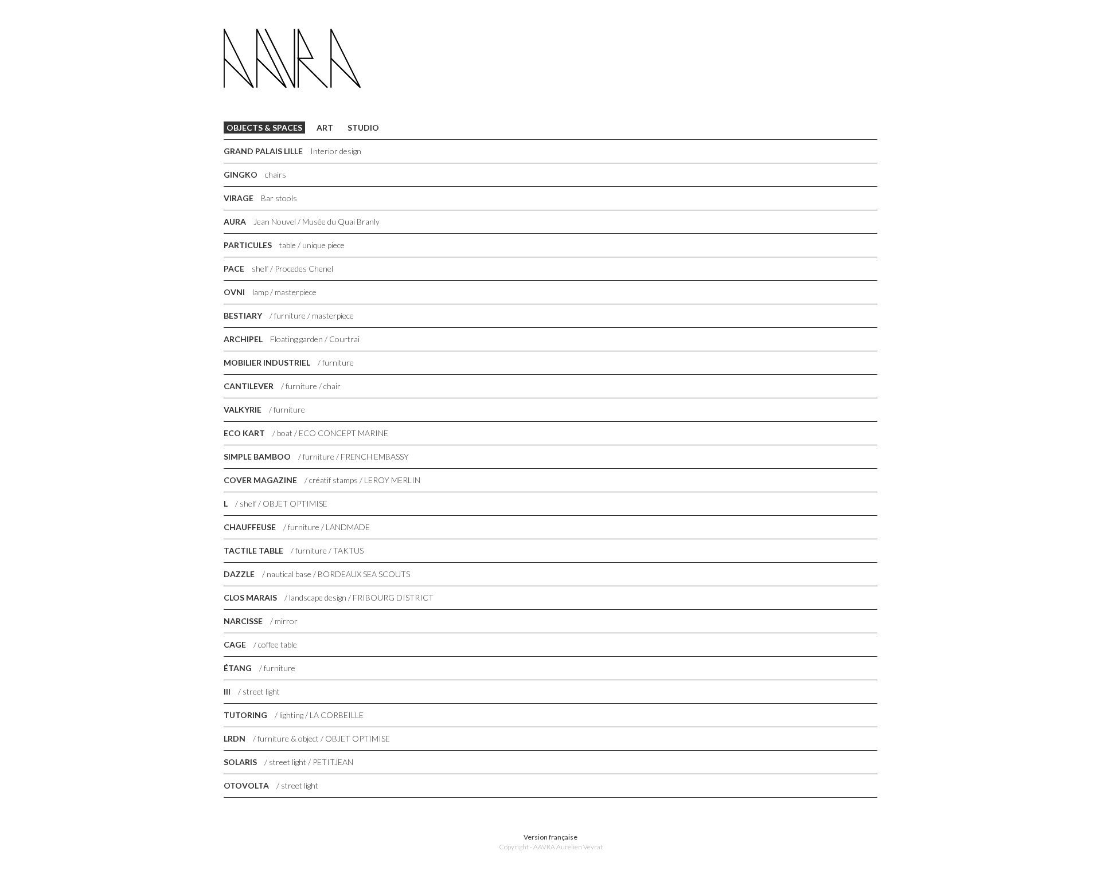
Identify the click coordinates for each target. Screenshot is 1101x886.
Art (325, 127)
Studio (363, 127)
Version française (550, 837)
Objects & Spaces (264, 127)
